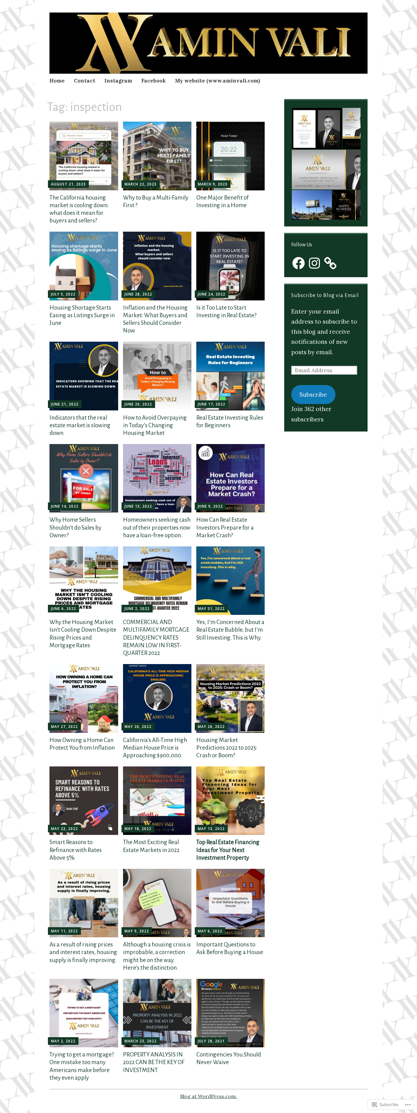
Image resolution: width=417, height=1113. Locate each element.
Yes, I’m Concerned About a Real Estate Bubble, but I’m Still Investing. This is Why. (230, 630)
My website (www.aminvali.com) (217, 80)
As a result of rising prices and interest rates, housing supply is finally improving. (83, 952)
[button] (316, 128)
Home (57, 80)
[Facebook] (298, 263)
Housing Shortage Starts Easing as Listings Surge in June (82, 315)
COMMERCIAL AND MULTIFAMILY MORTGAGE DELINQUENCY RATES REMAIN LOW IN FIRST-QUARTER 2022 (156, 637)
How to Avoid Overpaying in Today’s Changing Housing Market (155, 425)
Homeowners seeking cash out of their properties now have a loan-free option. (156, 527)
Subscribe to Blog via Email (325, 295)
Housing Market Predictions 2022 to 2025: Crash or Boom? (226, 748)
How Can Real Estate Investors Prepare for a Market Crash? (225, 527)
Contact (84, 80)
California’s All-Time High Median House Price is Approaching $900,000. (155, 748)
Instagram (118, 80)
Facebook (153, 80)
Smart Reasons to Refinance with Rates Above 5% (75, 850)
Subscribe (313, 394)
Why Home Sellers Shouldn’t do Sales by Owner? (75, 527)
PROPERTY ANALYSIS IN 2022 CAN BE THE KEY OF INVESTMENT (153, 1062)
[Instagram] (314, 263)
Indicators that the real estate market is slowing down (80, 425)
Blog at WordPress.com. (208, 1096)
